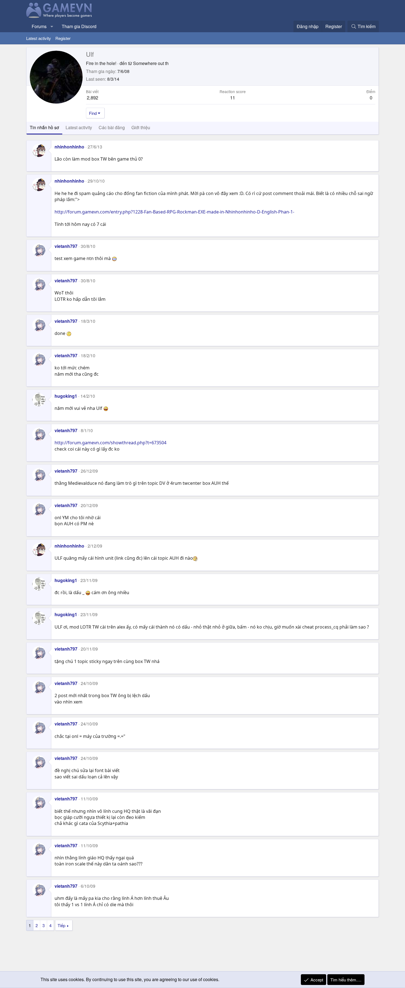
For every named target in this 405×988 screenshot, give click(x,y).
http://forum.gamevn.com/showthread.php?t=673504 (110, 443)
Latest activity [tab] (79, 127)
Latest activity (38, 38)
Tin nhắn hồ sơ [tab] (44, 127)
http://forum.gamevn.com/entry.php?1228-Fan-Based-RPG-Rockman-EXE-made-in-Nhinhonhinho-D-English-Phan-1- (174, 212)
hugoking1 (66, 396)
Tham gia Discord (79, 26)
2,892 (92, 97)
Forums (39, 26)
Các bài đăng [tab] (112, 127)
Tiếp (61, 925)
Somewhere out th (151, 63)
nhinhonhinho (69, 147)
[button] (51, 26)
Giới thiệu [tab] (140, 127)
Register (63, 38)
